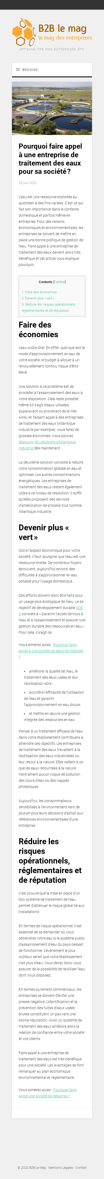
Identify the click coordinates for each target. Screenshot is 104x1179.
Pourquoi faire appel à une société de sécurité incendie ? (51, 651)
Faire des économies (39, 292)
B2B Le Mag (37, 1168)
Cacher (59, 282)
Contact (81, 1168)
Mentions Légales (60, 1168)
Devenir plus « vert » (38, 298)
